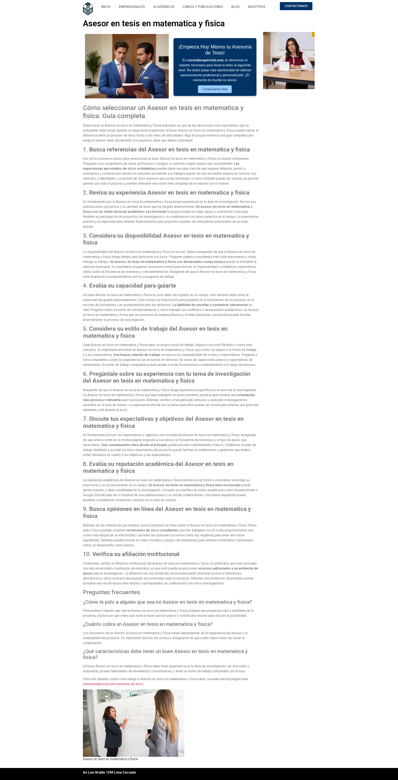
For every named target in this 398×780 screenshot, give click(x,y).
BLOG (235, 7)
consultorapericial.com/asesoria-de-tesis (113, 684)
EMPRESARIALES (132, 7)
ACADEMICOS (164, 7)
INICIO (105, 7)
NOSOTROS (256, 7)
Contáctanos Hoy (215, 89)
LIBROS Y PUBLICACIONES (203, 7)
